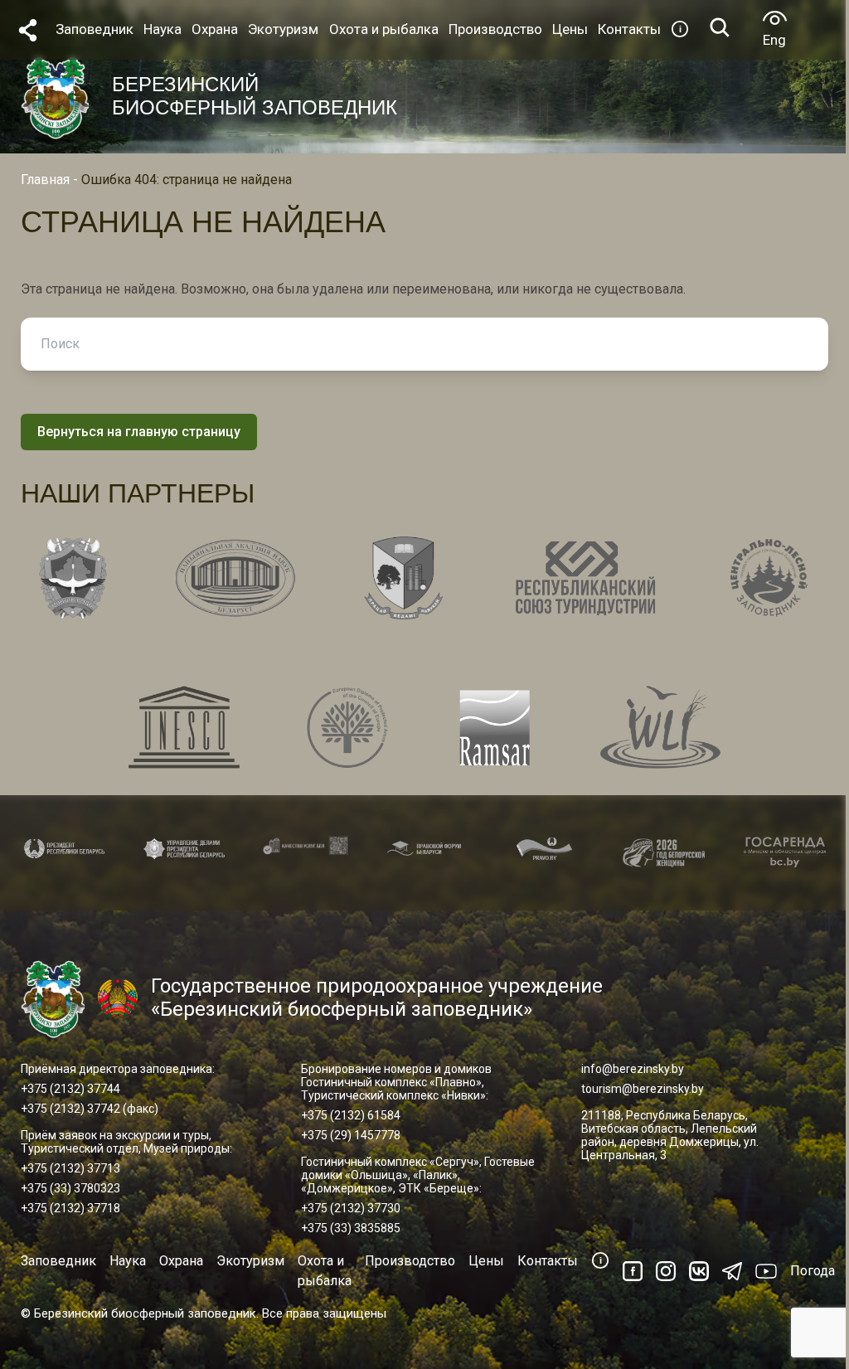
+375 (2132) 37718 (70, 1208)
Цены (486, 1261)
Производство (410, 1261)
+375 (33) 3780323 (70, 1188)
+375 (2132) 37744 (70, 1088)
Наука (127, 1261)
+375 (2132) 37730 (350, 1208)
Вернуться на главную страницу (138, 431)
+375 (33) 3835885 (350, 1228)
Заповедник (58, 1261)
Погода (812, 1271)
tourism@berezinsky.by (642, 1088)
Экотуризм (250, 1261)
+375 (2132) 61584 (350, 1115)
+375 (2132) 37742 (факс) (89, 1108)
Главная (45, 179)
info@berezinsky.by (632, 1068)
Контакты (547, 1261)
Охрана (181, 1261)
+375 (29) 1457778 (350, 1135)
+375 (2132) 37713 (70, 1168)
